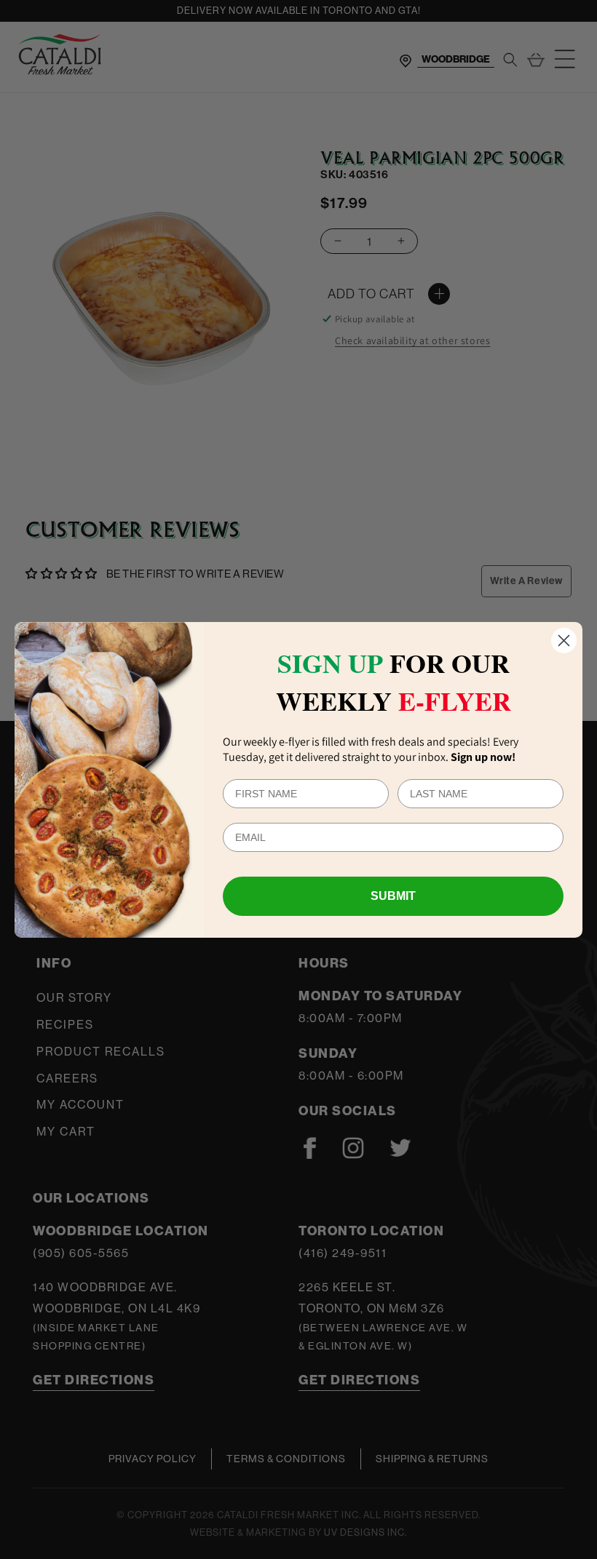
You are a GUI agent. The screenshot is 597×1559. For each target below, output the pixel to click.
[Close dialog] (564, 640)
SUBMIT (393, 896)
